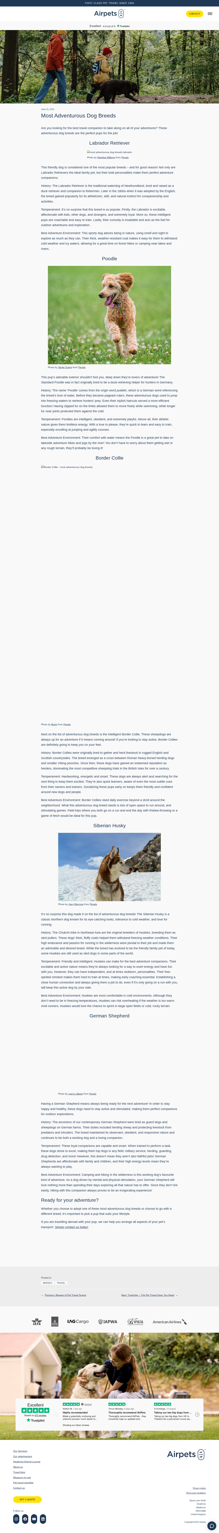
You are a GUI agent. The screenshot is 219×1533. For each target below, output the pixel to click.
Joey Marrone (75, 904)
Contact (194, 14)
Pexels (125, 157)
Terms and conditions (196, 1493)
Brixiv (54, 724)
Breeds (47, 1283)
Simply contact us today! (71, 1227)
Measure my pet (22, 1477)
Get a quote (27, 1499)
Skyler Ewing (65, 367)
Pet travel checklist (23, 1482)
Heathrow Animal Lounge (26, 1461)
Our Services (20, 1451)
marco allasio (75, 1093)
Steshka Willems (106, 157)
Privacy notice (199, 1488)
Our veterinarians (22, 1456)
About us (18, 1467)
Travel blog (19, 1472)
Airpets (202, 1522)
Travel (61, 1283)
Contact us (19, 1488)
